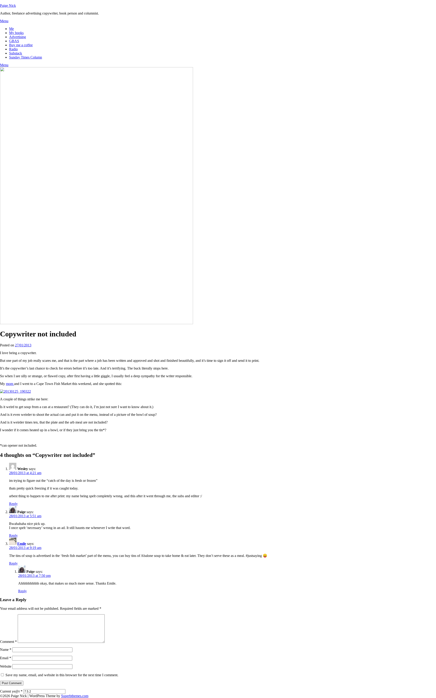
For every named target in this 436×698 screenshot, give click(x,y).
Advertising (17, 37)
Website (5, 666)
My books (16, 33)
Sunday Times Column (25, 57)
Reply (13, 504)
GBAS (14, 41)
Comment (8, 642)
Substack (15, 53)
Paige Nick (8, 5)
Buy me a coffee (21, 45)
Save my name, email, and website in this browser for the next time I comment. (61, 675)
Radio (13, 49)
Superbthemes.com (74, 696)
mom (10, 384)
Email (5, 658)
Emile (21, 544)
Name (5, 649)
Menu (4, 21)
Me (11, 29)
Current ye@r (11, 691)
